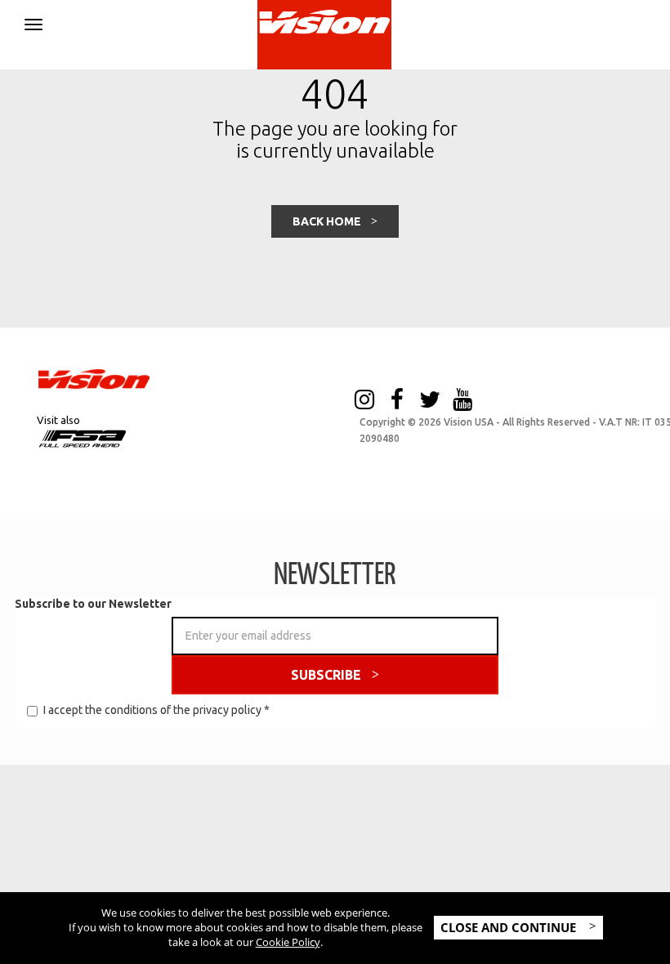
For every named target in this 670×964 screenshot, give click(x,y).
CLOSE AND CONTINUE (509, 927)
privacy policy (227, 709)
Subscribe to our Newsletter (93, 603)
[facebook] (397, 401)
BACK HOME (327, 221)
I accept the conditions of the (156, 709)
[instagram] (364, 401)
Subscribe (326, 674)
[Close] (33, 21)
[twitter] (430, 401)
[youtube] (462, 401)
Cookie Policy (288, 942)
